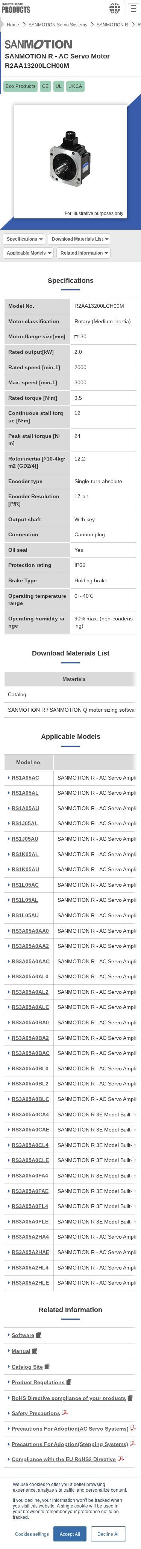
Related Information (82, 253)
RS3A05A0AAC (31, 961)
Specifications (22, 239)
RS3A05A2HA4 (30, 1237)
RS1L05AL (25, 900)
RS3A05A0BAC (31, 1053)
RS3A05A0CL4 (30, 1145)
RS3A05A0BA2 (30, 1038)
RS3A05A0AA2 (30, 946)
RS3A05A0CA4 (30, 1114)
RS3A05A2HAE (30, 1252)
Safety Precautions (36, 1413)
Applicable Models (26, 253)
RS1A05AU (25, 808)
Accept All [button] (70, 1534)
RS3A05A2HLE (30, 1283)
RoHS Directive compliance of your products (69, 1398)
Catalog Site (27, 1367)
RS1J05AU (25, 839)
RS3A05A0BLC (30, 1099)
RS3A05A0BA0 (30, 1022)
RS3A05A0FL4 (30, 1206)
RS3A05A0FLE (30, 1222)
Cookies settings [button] (32, 1534)
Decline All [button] (108, 1534)
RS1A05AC (25, 778)
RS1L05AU (25, 915)
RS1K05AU (25, 869)
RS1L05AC (25, 885)
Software (23, 1335)
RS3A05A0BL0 (30, 1068)
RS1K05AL (25, 854)
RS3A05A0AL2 (30, 992)
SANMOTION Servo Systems (58, 25)
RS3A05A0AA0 (30, 931)
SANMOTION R (112, 25)
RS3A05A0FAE (30, 1191)
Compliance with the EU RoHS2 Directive (64, 1459)
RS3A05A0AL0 (30, 976)
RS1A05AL (25, 793)
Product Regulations (38, 1382)
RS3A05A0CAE (30, 1130)
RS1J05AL (25, 823)
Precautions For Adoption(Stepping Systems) (70, 1444)
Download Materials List (77, 239)
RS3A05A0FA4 (30, 1176)
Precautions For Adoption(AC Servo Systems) (70, 1429)
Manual (21, 1351)
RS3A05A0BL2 (30, 1084)
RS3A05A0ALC (30, 1007)
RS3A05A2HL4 (30, 1268)
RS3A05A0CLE (30, 1160)
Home (13, 25)
